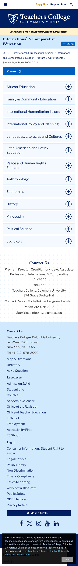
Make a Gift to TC (40, 512)
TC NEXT (13, 418)
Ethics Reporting (18, 482)
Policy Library (16, 465)
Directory (13, 365)
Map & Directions (19, 359)
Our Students (56, 57)
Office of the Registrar (22, 406)
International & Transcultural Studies (33, 53)
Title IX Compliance (20, 476)
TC (8, 53)
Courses (12, 395)
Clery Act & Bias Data (21, 488)
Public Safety (16, 493)
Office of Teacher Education (26, 412)
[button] (5, 4)
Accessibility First (19, 430)
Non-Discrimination (20, 470)
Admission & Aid (18, 383)
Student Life (15, 389)
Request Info (58, 4)
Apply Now (42, 4)
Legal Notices (16, 459)
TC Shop (13, 435)
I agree (67, 559)
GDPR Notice (16, 499)
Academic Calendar (20, 401)
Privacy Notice (17, 505)
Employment (16, 424)
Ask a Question (17, 370)
